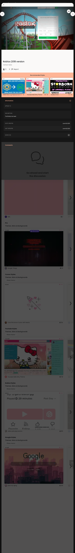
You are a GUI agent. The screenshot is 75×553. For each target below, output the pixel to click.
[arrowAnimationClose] (2, 14)
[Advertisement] (7, 276)
